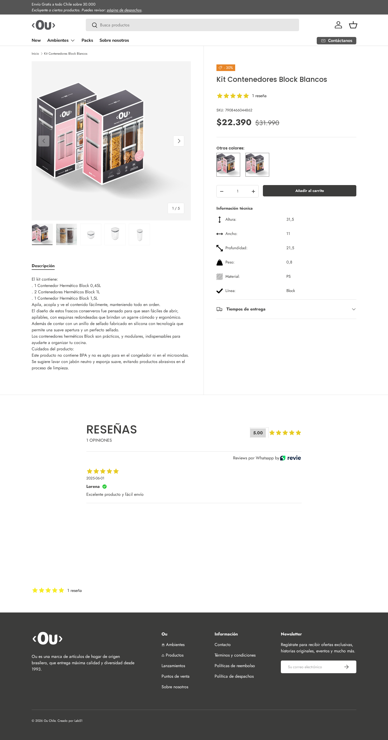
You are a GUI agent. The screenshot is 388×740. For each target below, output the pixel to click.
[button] (353, 25)
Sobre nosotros (114, 40)
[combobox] (192, 25)
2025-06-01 (95, 478)
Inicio (35, 53)
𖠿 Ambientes (173, 645)
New (36, 40)
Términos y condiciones (235, 655)
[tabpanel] (111, 323)
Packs (87, 40)
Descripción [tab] (43, 266)
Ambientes (58, 40)
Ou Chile (49, 720)
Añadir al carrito (309, 190)
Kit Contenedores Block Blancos (65, 53)
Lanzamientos (173, 666)
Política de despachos (234, 676)
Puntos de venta (176, 676)
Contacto (223, 645)
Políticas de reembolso (235, 666)
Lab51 (78, 720)
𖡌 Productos (172, 655)
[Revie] (290, 458)
